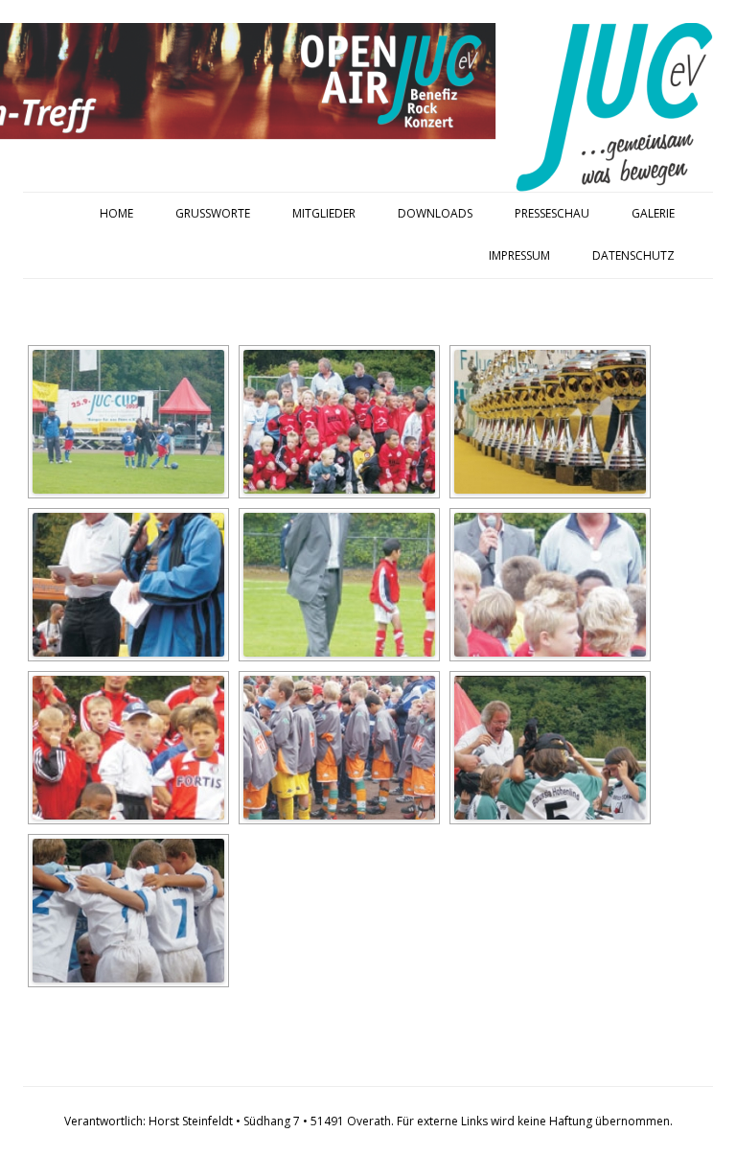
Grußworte (212, 213)
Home (116, 213)
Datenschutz (633, 255)
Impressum (519, 255)
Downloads (435, 213)
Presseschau (552, 213)
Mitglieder (324, 213)
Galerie (653, 213)
